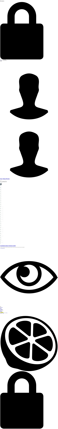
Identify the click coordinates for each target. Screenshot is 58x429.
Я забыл (1, 60)
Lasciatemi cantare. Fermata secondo (8, 245)
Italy (0, 308)
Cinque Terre (1, 307)
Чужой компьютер (5, 60)
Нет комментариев (3, 248)
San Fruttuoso (1, 309)
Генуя (0, 310)
